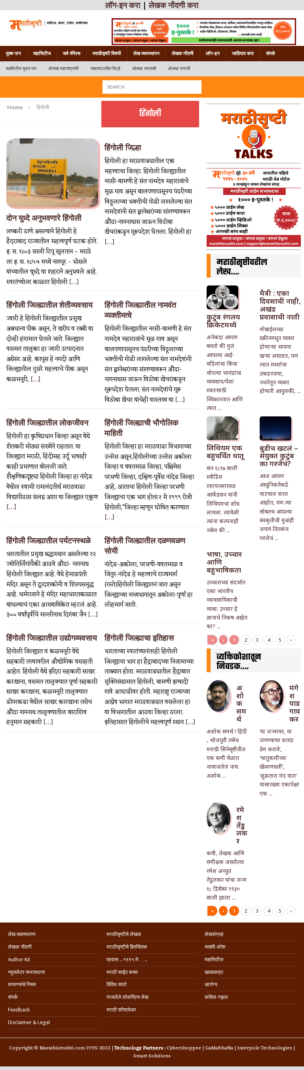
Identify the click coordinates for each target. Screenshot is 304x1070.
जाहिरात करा (243, 53)
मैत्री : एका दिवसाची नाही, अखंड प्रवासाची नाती (280, 304)
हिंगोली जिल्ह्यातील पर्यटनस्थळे (48, 540)
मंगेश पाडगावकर (294, 703)
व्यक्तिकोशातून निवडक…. (239, 661)
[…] (74, 282)
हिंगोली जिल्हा (122, 147)
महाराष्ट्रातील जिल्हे (105, 68)
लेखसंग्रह (214, 934)
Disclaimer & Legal (29, 1022)
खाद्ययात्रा (214, 972)
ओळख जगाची (179, 68)
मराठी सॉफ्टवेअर (121, 1010)
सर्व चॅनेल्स (71, 53)
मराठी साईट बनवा (122, 972)
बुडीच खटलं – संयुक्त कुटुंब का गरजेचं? (279, 456)
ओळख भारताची (144, 68)
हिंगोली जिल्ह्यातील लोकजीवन (47, 422)
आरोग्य (211, 984)
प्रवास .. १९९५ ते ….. (126, 959)
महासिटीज (42, 53)
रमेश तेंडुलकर (241, 825)
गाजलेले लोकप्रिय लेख (127, 997)
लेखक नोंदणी (183, 53)
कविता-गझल (216, 997)
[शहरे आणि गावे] (48, 24)
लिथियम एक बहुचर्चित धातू (225, 451)
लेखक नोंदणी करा (174, 5)
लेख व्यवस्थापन (146, 53)
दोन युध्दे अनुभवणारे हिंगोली (44, 218)
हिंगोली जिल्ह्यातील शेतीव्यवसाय (49, 305)
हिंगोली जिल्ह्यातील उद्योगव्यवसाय (51, 638)
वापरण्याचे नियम (22, 984)
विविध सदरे (116, 984)
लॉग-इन (213, 53)
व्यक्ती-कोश (215, 947)
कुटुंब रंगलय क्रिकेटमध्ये (223, 320)
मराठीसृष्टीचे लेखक (123, 934)
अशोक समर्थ (241, 703)
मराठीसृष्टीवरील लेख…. (242, 267)
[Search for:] (152, 86)
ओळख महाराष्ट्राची (63, 68)
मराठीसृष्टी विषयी (107, 53)
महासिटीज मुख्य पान (21, 68)
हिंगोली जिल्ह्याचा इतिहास (139, 638)
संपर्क (270, 53)
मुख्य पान (13, 53)
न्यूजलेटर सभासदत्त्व (26, 972)
